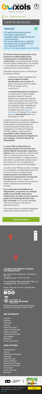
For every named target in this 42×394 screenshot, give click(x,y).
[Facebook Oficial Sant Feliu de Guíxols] (5, 292)
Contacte (7, 318)
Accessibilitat (9, 336)
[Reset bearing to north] (35, 239)
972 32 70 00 (25, 278)
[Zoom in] (35, 232)
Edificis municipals (10, 332)
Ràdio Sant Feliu (9, 359)
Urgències (7, 321)
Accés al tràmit (21, 219)
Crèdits (24, 307)
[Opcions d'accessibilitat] (36, 6)
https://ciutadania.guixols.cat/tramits (22, 48)
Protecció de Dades (11, 341)
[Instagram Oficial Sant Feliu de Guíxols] (13, 292)
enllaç (28, 112)
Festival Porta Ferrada (12, 365)
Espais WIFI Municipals (12, 330)
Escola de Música (10, 361)
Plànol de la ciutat (10, 327)
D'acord (34, 388)
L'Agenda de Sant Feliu (12, 334)
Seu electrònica (9, 350)
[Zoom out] (35, 235)
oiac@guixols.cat (10, 278)
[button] (16, 307)
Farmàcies (7, 323)
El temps (7, 325)
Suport (30, 307)
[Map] (21, 248)
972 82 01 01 (25, 284)
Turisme (7, 352)
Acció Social (8, 368)
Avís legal (7, 307)
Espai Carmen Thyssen (12, 363)
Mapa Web (7, 339)
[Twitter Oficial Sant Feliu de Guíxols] (9, 292)
